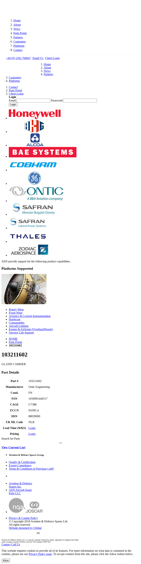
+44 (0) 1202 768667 (18, 58)
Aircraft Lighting (18, 326)
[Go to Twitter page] (20, 534)
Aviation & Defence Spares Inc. (20, 485)
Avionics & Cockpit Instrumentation (30, 316)
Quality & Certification (22, 462)
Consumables (16, 322)
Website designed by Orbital (25, 528)
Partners (18, 37)
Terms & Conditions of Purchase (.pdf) (31, 468)
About (17, 24)
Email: (12, 100)
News (16, 28)
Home (17, 20)
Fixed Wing (15, 312)
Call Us (15, 544)
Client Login (52, 58)
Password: (57, 100)
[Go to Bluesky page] (12, 534)
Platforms (18, 45)
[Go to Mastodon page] (38, 534)
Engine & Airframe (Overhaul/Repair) (31, 329)
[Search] (60, 442)
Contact (17, 50)
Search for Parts (10, 438)
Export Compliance (20, 465)
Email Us (37, 58)
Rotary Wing (16, 309)
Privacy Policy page (40, 554)
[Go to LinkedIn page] (29, 534)
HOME (13, 338)
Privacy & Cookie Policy (23, 518)
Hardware (14, 319)
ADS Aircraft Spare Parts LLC (20, 491)
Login (31, 428)
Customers (19, 41)
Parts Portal (20, 33)
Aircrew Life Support (21, 332)
